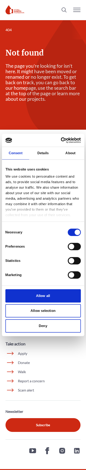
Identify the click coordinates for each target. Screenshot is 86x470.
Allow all (43, 296)
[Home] (15, 9)
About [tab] (70, 153)
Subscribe (43, 425)
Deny (43, 326)
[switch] (74, 246)
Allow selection (43, 311)
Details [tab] (43, 153)
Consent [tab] (15, 153)
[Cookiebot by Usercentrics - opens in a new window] (61, 140)
